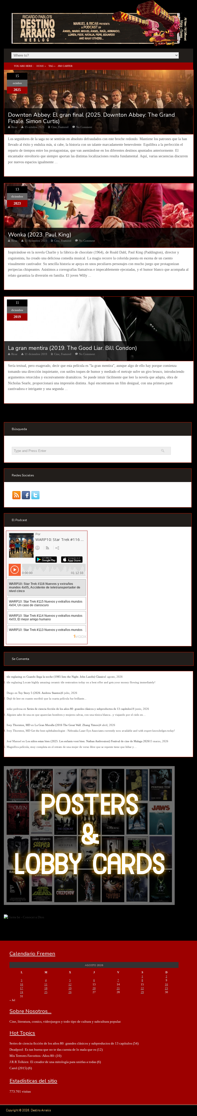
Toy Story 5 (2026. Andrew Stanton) (40, 692)
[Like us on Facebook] (26, 495)
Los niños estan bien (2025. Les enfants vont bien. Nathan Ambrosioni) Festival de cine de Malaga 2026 (87, 741)
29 (142, 992)
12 (70, 984)
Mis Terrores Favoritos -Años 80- (32, 1056)
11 (45, 984)
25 (45, 992)
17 (21, 988)
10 (21, 984)
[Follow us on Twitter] (35, 495)
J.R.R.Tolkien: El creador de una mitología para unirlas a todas (52, 1062)
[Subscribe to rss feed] (16, 495)
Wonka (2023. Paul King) (39, 235)
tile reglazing (14, 676)
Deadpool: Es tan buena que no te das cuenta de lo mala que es (52, 1049)
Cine (54, 127)
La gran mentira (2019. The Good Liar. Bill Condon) (72, 348)
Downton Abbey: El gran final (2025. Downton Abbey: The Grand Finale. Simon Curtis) (91, 118)
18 (45, 988)
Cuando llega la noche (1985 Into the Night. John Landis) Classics (65, 676)
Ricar (14, 127)
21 (118, 988)
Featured (63, 127)
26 (70, 992)
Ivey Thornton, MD (18, 725)
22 (142, 988)
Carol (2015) (18, 1068)
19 (70, 988)
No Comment (84, 127)
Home (40, 66)
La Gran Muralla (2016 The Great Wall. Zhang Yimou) (67, 725)
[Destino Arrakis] (99, 40)
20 (94, 988)
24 (21, 992)
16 (166, 984)
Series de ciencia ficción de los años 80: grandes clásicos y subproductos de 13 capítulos (79, 708)
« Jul (12, 1000)
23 (166, 988)
